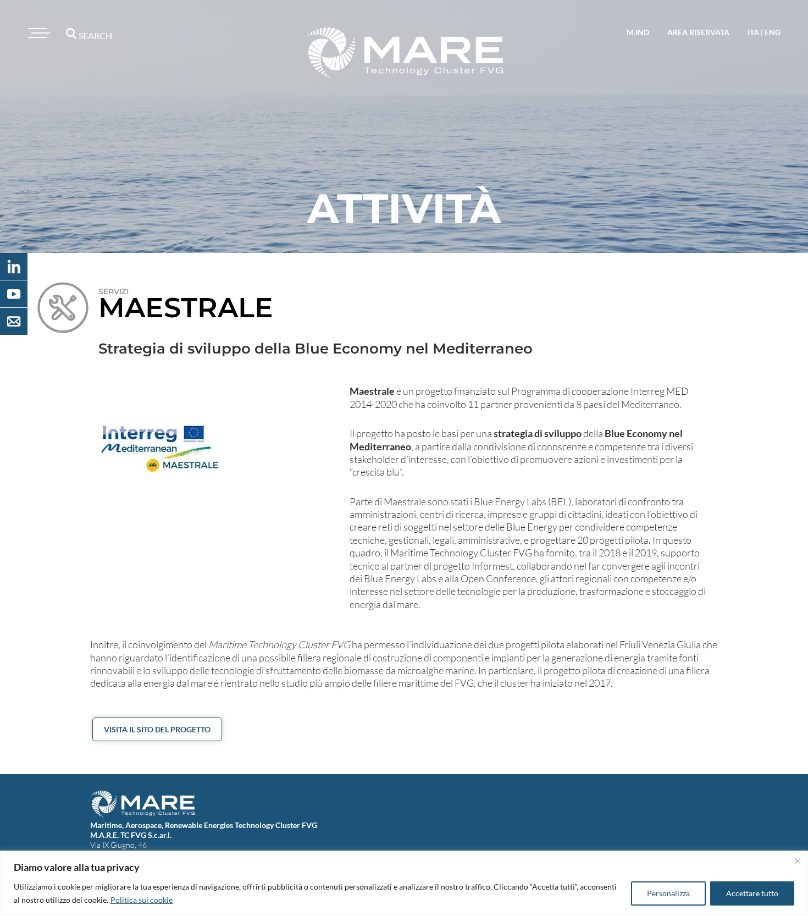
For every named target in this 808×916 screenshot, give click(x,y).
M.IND (638, 32)
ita (753, 32)
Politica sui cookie (141, 899)
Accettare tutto (752, 893)
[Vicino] (797, 861)
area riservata (698, 32)
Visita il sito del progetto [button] (157, 729)
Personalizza (668, 893)
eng (773, 32)
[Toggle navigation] (37, 32)
